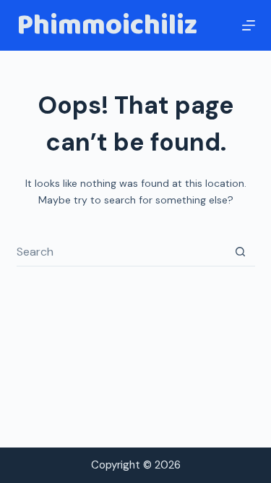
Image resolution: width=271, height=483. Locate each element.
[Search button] (240, 252)
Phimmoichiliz (107, 25)
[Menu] (248, 25)
